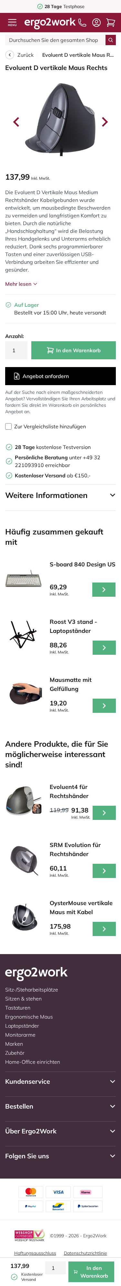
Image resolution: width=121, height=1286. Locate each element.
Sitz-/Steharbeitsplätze (31, 989)
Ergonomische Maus (29, 1016)
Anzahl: (14, 336)
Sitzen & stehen (23, 998)
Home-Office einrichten (32, 1062)
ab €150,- (53, 475)
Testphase (65, 6)
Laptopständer (22, 1025)
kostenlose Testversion (53, 447)
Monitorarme (20, 1035)
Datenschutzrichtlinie (85, 1253)
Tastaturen (17, 1007)
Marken (14, 1044)
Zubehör (15, 1053)
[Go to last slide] (17, 122)
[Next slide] (104, 122)
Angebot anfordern (46, 376)
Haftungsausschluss (35, 1253)
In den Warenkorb (78, 350)
